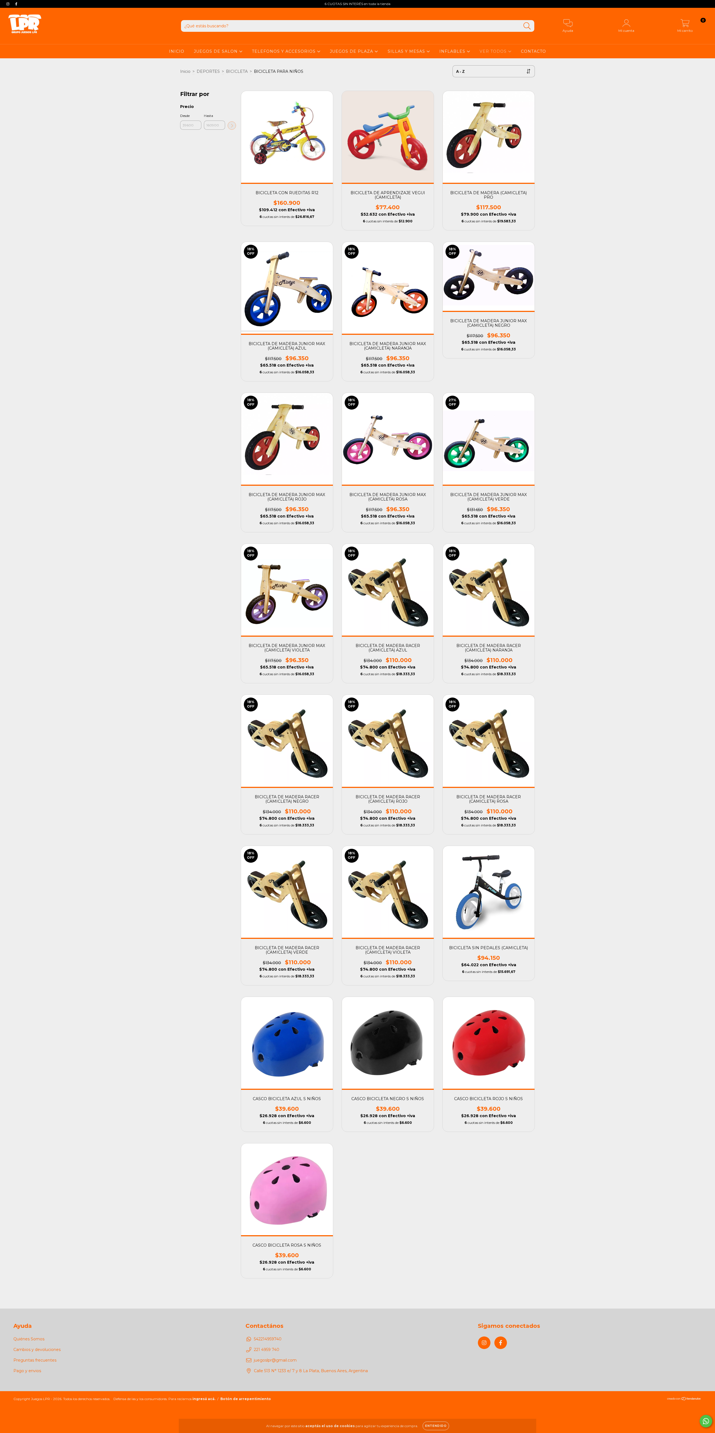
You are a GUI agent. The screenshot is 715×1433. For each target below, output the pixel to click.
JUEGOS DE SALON (216, 51)
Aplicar (232, 125)
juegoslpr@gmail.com (275, 1360)
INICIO (176, 51)
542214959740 (268, 1338)
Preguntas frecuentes (34, 1360)
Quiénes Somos (28, 1338)
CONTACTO (533, 51)
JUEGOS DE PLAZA (352, 51)
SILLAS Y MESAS (407, 51)
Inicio (185, 71)
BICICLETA (237, 71)
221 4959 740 (266, 1349)
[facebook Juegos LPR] (16, 3)
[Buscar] (527, 26)
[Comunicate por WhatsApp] (706, 1421)
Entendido (436, 1426)
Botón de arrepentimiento (245, 1399)
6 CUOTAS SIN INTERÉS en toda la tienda (357, 4)
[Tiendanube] (684, 1399)
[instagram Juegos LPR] (8, 3)
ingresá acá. (203, 1399)
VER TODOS (494, 51)
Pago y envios (27, 1370)
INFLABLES (453, 51)
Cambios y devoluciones (37, 1349)
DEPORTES (208, 71)
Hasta (208, 116)
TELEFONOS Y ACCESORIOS (284, 51)
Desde (185, 116)
